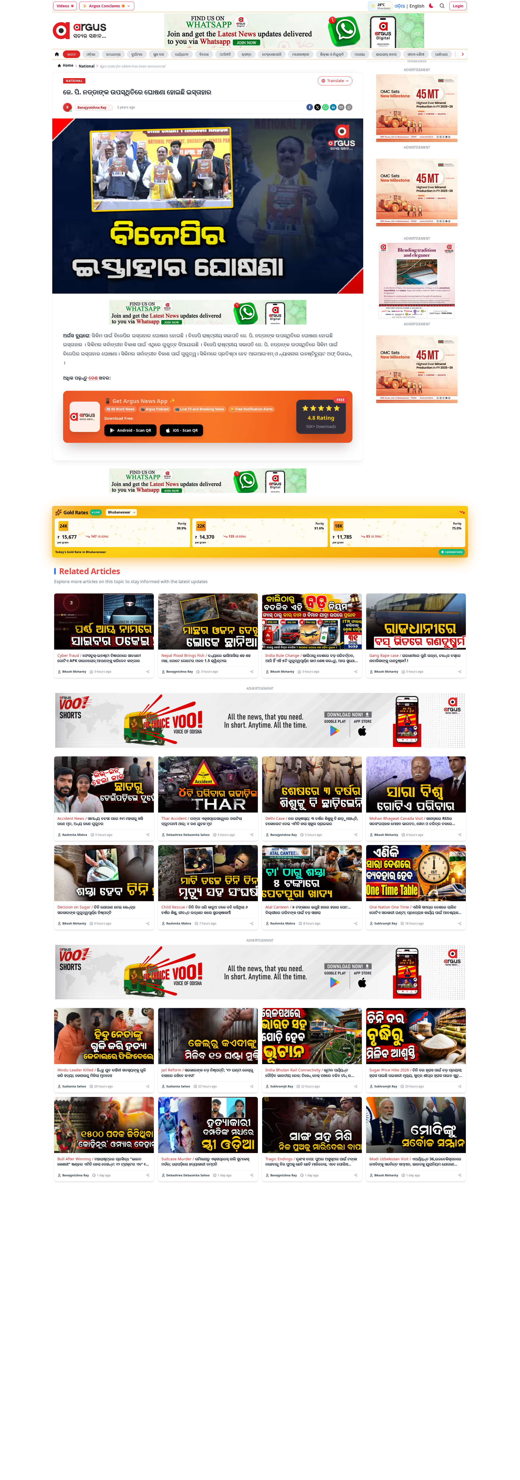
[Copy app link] (349, 107)
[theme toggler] (431, 6)
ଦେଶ (94, 378)
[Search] (442, 6)
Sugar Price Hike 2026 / (390, 1053)
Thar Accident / (175, 801)
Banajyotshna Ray (91, 107)
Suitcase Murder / (177, 1142)
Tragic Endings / (280, 1142)
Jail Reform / (172, 1053)
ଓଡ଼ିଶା (91, 54)
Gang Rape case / (385, 638)
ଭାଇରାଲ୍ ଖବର (386, 54)
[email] (341, 107)
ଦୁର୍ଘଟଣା (136, 54)
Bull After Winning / (75, 1142)
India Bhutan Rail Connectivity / (294, 1053)
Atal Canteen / (278, 890)
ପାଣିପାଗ (441, 54)
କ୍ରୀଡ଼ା (246, 54)
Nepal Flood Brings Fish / (184, 638)
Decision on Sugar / (75, 890)
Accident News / (72, 801)
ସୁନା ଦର (158, 54)
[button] (122, 516)
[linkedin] (333, 107)
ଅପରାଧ (360, 54)
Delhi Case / (276, 801)
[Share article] (148, 655)
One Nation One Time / (390, 890)
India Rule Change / (283, 638)
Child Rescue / (174, 890)
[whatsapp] (325, 107)
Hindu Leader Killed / (76, 1053)
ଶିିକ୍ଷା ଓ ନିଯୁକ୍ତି (332, 54)
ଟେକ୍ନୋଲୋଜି (271, 54)
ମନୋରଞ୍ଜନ (300, 54)
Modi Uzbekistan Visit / (390, 1142)
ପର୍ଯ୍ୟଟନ (181, 54)
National (87, 66)
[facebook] (309, 107)
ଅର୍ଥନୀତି (225, 54)
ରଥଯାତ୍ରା (113, 54)
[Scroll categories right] (462, 54)
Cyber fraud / (69, 638)
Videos (63, 5)
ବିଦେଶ (204, 54)
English (417, 6)
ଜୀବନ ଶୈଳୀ (416, 54)
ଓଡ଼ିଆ (400, 6)
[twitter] (317, 107)
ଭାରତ (71, 54)
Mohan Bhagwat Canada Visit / (397, 801)
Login (458, 5)
